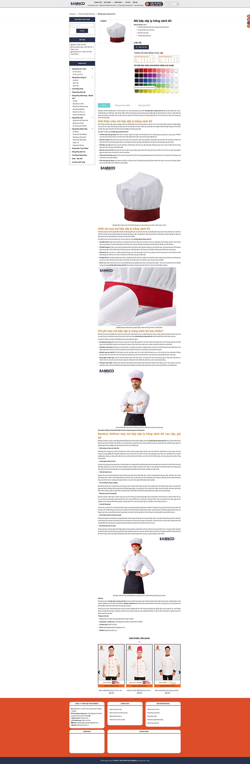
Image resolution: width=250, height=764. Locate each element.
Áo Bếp (75, 101)
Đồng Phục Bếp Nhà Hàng (155, 719)
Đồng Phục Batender (79, 114)
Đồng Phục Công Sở (79, 77)
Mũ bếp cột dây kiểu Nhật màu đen (115, 430)
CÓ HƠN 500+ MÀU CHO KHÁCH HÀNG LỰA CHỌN (154, 65)
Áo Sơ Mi (75, 80)
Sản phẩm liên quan (139, 638)
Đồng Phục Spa (77, 118)
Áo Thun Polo (77, 71)
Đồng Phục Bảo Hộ (78, 92)
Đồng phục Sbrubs (78, 145)
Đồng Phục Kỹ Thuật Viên (80, 120)
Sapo (148, 760)
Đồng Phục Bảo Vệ (78, 152)
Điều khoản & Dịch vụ (115, 716)
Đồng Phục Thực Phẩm (80, 148)
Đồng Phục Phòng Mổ (79, 137)
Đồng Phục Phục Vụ (79, 112)
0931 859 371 (88, 47)
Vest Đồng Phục (77, 89)
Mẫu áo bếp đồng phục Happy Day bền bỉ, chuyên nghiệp (144, 690)
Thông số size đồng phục (147, 53)
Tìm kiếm (82, 31)
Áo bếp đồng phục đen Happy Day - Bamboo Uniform (171, 690)
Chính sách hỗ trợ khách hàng (118, 713)
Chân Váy (76, 85)
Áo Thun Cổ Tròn (78, 74)
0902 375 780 (87, 51)
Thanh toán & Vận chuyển (117, 719)
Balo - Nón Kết (77, 159)
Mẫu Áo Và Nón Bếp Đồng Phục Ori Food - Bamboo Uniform (117, 690)
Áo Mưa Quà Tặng (78, 162)
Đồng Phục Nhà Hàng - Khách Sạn (82, 97)
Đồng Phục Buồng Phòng (80, 106)
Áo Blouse (76, 131)
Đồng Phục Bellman (79, 109)
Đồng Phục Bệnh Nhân (79, 140)
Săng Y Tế (76, 142)
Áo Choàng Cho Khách (79, 126)
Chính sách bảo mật (115, 709)
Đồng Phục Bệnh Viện (79, 129)
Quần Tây (76, 83)
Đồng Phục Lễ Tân (78, 104)
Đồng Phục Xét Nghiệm (80, 134)
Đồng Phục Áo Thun (79, 69)
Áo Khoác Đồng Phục (79, 155)
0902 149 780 (81, 44)
